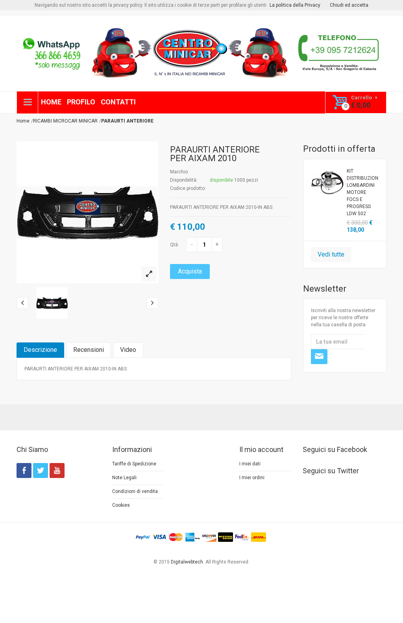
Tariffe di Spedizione (134, 464)
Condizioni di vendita (135, 491)
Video (128, 349)
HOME (51, 102)
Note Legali (124, 477)
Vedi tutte (331, 254)
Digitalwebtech (187, 562)
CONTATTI (118, 102)
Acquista (190, 271)
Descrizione (40, 349)
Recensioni (88, 349)
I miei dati (250, 464)
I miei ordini (251, 477)
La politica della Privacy (295, 5)
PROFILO (81, 102)
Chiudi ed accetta (349, 5)
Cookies (121, 505)
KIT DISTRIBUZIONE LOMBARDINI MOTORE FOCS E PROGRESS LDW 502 (363, 192)
